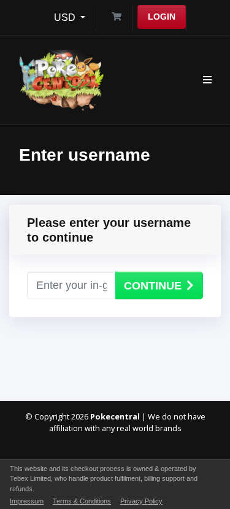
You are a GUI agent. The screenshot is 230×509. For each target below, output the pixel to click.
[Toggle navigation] (207, 80)
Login (161, 16)
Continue (153, 285)
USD (66, 17)
